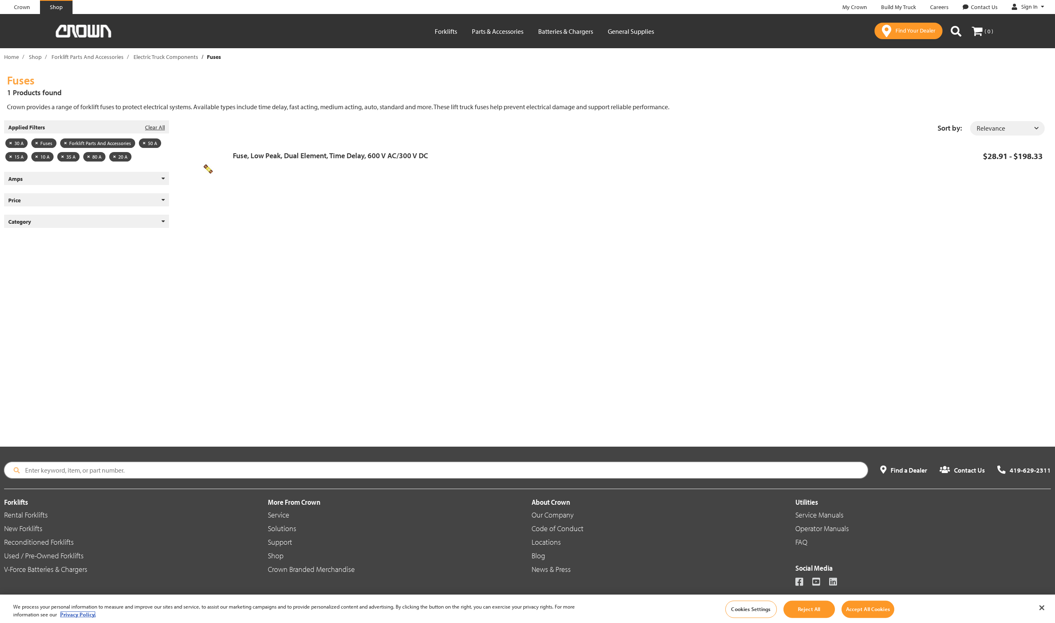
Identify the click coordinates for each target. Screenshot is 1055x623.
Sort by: (950, 128)
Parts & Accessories (497, 31)
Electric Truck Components (166, 57)
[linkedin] (836, 582)
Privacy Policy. (78, 614)
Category (19, 221)
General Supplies (631, 31)
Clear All (155, 127)
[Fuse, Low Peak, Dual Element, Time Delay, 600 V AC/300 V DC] (211, 168)
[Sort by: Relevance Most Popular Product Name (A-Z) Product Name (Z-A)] (1007, 128)
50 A (152, 143)
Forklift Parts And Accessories (88, 57)
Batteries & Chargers (565, 31)
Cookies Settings (750, 609)
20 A (122, 157)
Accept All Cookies (868, 609)
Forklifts (446, 31)
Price (14, 200)
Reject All (809, 609)
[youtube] (820, 582)
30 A (18, 143)
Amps (15, 179)
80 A (96, 157)
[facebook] (803, 582)
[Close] (1042, 608)
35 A (70, 157)
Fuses (46, 143)
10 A (44, 157)
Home (11, 57)
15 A (18, 157)
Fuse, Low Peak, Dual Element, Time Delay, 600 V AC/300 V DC (330, 155)
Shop (35, 57)
